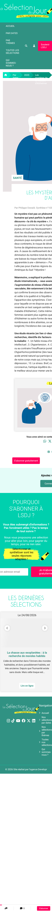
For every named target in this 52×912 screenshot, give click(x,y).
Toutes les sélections (12, 51)
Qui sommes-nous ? (11, 63)
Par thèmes (10, 41)
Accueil (10, 26)
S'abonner (43, 908)
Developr (42, 769)
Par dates (12, 33)
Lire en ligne (23, 685)
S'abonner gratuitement (26, 460)
